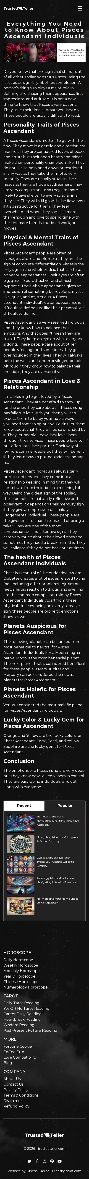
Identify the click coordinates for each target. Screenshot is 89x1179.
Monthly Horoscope (21, 971)
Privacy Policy (16, 1090)
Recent (24, 806)
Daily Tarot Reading (21, 1003)
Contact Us (13, 1084)
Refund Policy (16, 1106)
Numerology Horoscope (25, 987)
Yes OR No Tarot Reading (26, 1008)
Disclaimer (12, 1101)
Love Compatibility (20, 1057)
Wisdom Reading (18, 1025)
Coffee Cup (13, 1052)
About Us (12, 1079)
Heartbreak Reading (22, 1019)
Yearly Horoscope (19, 976)
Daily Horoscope (18, 960)
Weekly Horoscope (20, 965)
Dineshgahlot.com (66, 1171)
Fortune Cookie (17, 1046)
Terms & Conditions (20, 1095)
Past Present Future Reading (30, 1030)
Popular (65, 806)
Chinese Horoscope (21, 982)
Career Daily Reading (22, 1014)
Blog (7, 1063)
